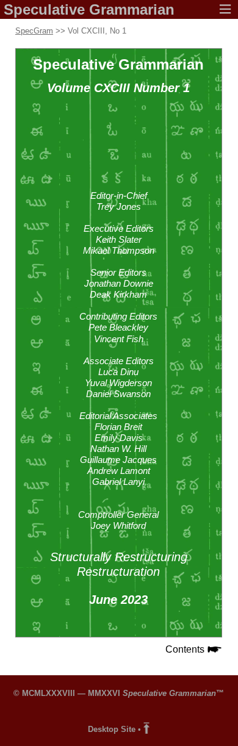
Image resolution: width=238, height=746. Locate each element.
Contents (186, 649)
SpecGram (34, 30)
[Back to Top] (146, 729)
